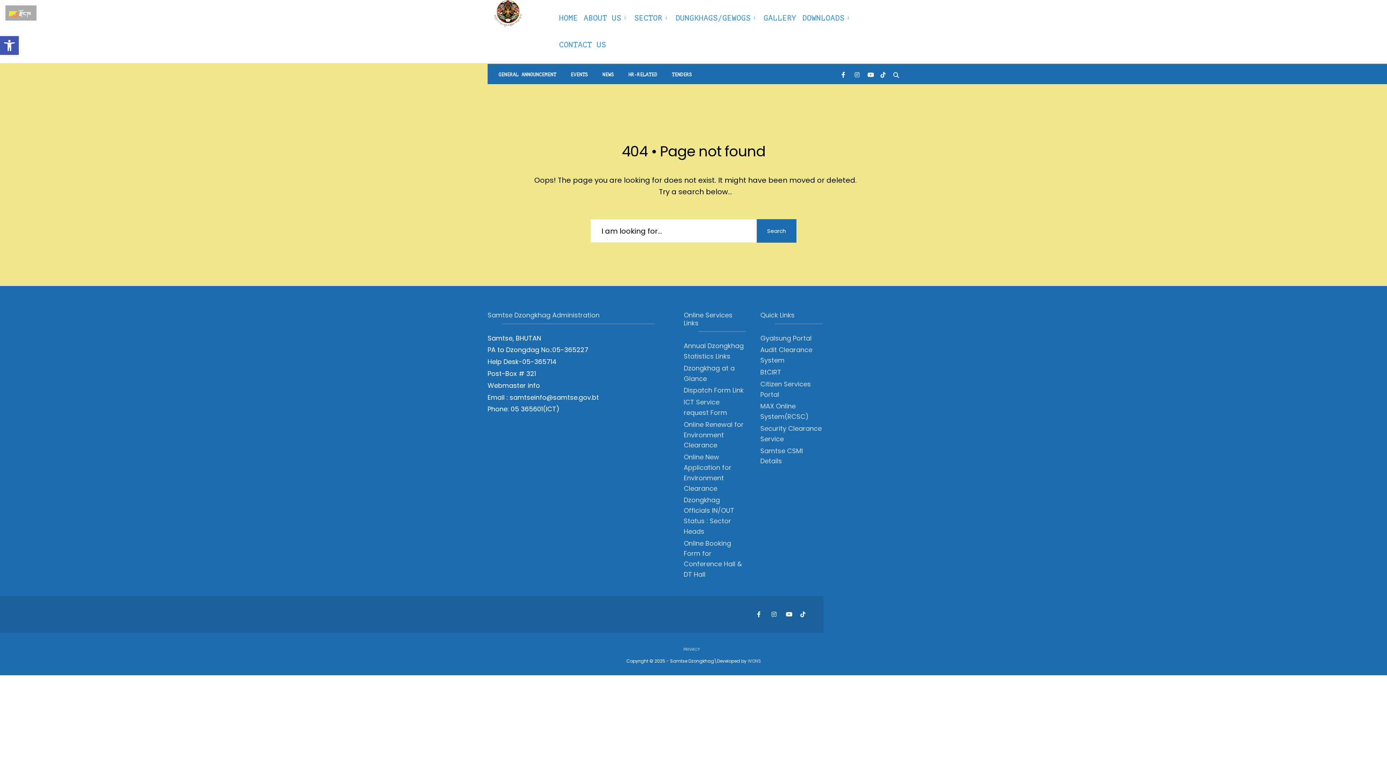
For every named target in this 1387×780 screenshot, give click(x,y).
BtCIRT (770, 372)
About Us (602, 18)
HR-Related (642, 74)
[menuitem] (606, 17)
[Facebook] (844, 74)
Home (568, 18)
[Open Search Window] (896, 74)
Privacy (691, 649)
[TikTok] (883, 74)
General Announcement (527, 74)
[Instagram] (857, 74)
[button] (9, 45)
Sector (648, 18)
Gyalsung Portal (786, 338)
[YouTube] (870, 74)
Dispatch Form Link (714, 390)
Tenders (682, 74)
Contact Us (582, 44)
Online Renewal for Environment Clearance (714, 435)
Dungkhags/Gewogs (713, 18)
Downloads (823, 18)
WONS (754, 661)
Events (579, 74)
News (608, 74)
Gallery (780, 18)
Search (776, 231)
